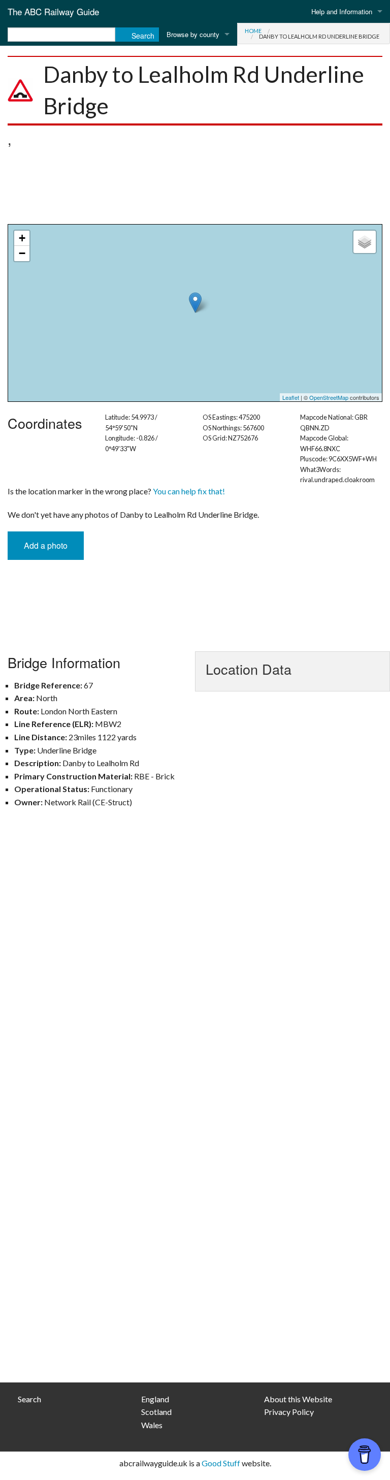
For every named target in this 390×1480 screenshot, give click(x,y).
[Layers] (364, 242)
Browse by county (193, 34)
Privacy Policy (289, 1411)
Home (253, 30)
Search (29, 1399)
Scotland (156, 1411)
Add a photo (46, 545)
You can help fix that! (189, 491)
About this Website (298, 1399)
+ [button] (22, 238)
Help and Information (341, 11)
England (155, 1399)
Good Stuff (221, 1463)
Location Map (193, 313)
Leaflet (290, 397)
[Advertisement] (195, 188)
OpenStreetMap (328, 397)
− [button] (22, 253)
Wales (151, 1425)
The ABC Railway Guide (53, 11)
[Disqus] (195, 965)
